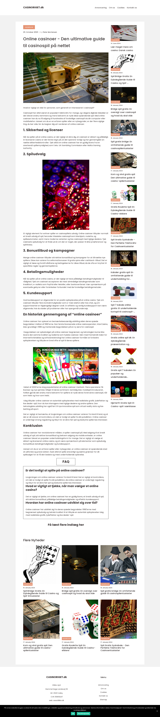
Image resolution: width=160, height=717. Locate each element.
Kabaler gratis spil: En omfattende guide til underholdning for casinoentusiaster (122, 276)
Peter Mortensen (50, 32)
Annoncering (101, 7)
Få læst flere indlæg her (66, 525)
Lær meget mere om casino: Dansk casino (122, 48)
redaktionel (29, 27)
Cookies (121, 7)
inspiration (115, 40)
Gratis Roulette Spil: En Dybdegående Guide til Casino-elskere (123, 210)
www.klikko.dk (58, 700)
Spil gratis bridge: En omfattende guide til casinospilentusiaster (122, 145)
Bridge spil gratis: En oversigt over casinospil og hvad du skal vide (123, 112)
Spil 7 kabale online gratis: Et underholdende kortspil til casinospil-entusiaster (124, 308)
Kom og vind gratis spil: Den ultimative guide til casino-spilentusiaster (123, 177)
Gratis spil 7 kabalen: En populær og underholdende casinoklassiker (123, 374)
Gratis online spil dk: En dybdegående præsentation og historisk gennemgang (123, 341)
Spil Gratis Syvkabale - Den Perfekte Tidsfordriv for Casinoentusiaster (123, 243)
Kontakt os (132, 7)
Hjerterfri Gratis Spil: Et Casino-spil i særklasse (123, 404)
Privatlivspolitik (83, 714)
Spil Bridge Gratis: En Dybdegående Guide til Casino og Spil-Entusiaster (123, 80)
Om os (112, 7)
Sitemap (103, 699)
